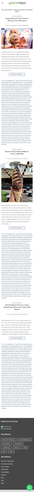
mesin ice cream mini (24, 137)
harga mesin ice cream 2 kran (8, 375)
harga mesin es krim (11, 98)
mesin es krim (28, 124)
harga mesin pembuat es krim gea (15, 117)
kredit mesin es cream (18, 124)
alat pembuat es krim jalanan (16, 84)
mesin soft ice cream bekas (13, 142)
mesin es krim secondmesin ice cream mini (16, 131)
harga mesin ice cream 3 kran (17, 111)
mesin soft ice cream (15, 140)
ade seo (25, 158)
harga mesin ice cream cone (8, 377)
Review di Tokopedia (7, 461)
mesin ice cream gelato (13, 137)
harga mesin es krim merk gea (9, 104)
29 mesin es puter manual (25, 80)
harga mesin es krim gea (21, 100)
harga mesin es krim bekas (8, 100)
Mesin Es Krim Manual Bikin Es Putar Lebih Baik (17, 152)
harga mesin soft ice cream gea (16, 120)
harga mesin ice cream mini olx (15, 115)
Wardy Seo (26, 25)
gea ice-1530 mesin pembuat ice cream (14, 95)
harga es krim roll (12, 362)
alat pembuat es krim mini (14, 86)
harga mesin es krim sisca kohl (19, 108)
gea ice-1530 (14, 359)
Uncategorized (17, 16)
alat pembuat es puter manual (14, 87)
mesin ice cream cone (20, 135)
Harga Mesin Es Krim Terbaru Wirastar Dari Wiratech (17, 19)
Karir (2, 480)
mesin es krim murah (25, 128)
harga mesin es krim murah (8, 106)
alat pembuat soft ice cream (17, 353)
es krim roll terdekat (21, 93)
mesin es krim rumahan (16, 130)
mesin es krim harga (21, 126)
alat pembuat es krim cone (18, 82)
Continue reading (17, 74)
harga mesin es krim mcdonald (22, 102)
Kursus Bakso (5, 466)
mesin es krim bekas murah (8, 126)
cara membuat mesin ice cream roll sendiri (18, 357)
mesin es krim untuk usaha (16, 133)
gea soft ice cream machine (13, 360)
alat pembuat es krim (6, 82)
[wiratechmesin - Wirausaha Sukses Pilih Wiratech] (17, 3)
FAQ (2, 477)
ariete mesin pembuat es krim (17, 89)
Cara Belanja (5, 472)
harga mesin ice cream (19, 109)
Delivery (3, 475)
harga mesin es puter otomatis (11, 373)
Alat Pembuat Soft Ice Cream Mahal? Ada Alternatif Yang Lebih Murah (17, 307)
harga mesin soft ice (6, 384)
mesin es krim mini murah (13, 128)
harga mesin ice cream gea (16, 113)
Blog (2, 483)
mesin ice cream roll (6, 139)
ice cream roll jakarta (12, 122)
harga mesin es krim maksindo (15, 366)
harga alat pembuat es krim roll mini (18, 97)
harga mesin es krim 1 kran (23, 98)
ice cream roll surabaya (24, 122)
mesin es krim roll (5, 130)
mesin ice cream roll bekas (18, 139)
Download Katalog (7, 464)
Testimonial (4, 469)
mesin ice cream (11, 135)
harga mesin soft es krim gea (21, 119)
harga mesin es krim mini (23, 104)
